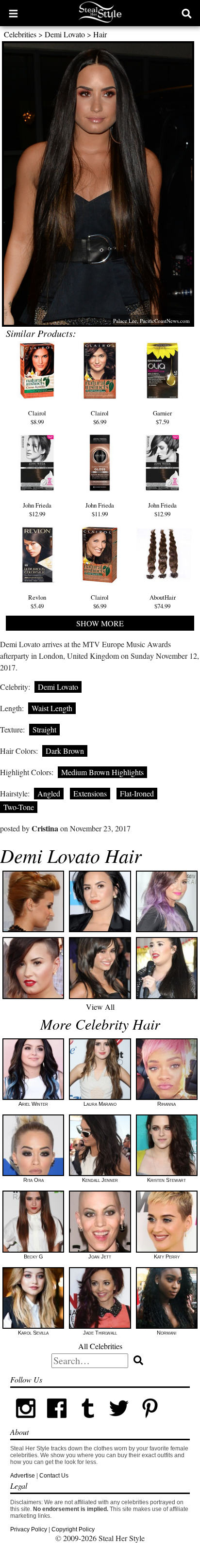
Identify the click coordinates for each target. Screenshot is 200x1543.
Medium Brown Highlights (102, 772)
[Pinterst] (150, 1421)
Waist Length (52, 708)
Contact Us (53, 1475)
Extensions (90, 793)
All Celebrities (100, 1346)
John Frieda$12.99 (37, 509)
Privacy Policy (28, 1529)
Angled (48, 793)
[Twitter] (118, 1421)
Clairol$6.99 (100, 417)
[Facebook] (56, 1421)
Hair (100, 34)
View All (100, 1007)
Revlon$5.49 (37, 601)
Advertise (22, 1475)
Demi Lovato (65, 34)
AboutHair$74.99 (163, 601)
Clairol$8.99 (37, 417)
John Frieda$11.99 (99, 509)
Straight (44, 729)
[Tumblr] (87, 1421)
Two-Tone (18, 807)
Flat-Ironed (137, 793)
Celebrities (20, 34)
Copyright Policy (73, 1529)
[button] (13, 13)
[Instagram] (25, 1421)
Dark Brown (65, 751)
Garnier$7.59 (162, 417)
